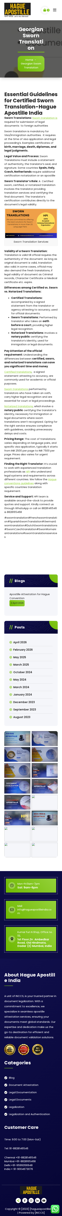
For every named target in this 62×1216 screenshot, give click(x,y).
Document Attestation (23, 1085)
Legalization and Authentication (29, 1114)
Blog (11, 1077)
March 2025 (21, 664)
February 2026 (23, 650)
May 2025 (19, 657)
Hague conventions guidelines (30, 481)
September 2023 (24, 709)
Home (29, 60)
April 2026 (20, 642)
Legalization (16, 1107)
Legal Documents (20, 1099)
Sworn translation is (44, 118)
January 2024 (22, 694)
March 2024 (21, 687)
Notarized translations (18, 406)
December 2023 (24, 702)
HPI (28, 471)
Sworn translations (16, 389)
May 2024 (19, 679)
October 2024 (22, 672)
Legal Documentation (23, 1092)
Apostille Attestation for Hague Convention (29, 596)
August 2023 (21, 717)
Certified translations (18, 372)
